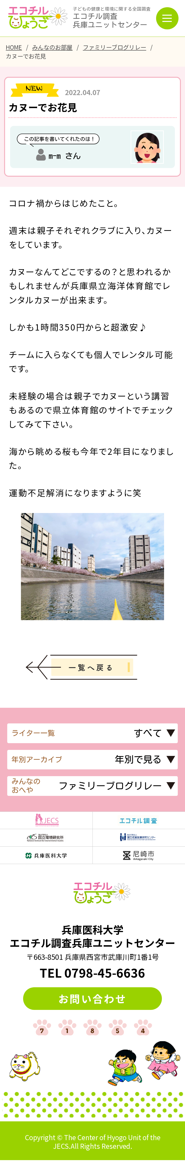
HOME (14, 47)
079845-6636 (104, 972)
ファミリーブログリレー (114, 47)
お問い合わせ (92, 998)
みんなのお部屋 (52, 47)
